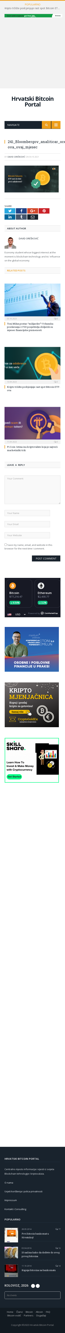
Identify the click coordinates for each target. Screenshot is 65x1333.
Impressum (11, 1200)
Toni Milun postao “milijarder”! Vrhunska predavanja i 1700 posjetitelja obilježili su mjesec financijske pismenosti (30, 327)
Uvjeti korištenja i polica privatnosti (23, 1191)
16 (59, 1248)
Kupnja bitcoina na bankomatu (39, 1270)
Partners (28, 1315)
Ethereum (45, 593)
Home (10, 1311)
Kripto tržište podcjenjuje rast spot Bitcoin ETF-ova (33, 8)
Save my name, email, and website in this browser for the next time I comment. (28, 546)
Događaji (41, 1315)
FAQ (48, 1311)
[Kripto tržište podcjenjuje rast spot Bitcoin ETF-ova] (32, 365)
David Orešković (16, 156)
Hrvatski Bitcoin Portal (32, 101)
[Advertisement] (32, 52)
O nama (9, 1182)
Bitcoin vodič (14, 1315)
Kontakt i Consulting (15, 1209)
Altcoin (39, 1311)
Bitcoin (14, 593)
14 (59, 1265)
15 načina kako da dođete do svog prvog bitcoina (41, 1254)
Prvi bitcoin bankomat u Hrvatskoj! (35, 1235)
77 (59, 1229)
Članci (19, 1311)
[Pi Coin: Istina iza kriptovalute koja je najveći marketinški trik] (32, 425)
